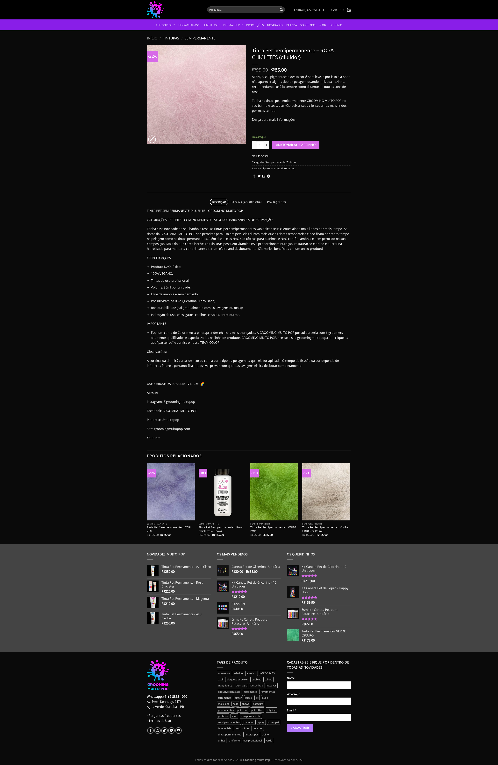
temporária (224, 728)
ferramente (224, 697)
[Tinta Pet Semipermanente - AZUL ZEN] (171, 491)
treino (265, 734)
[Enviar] (281, 9)
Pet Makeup (231, 25)
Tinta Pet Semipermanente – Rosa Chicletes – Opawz (221, 529)
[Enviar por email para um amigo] (263, 176)
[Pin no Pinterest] (268, 176)
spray (261, 722)
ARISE (299, 760)
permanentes (226, 710)
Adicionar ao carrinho (296, 145)
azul (220, 679)
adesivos (251, 673)
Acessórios (164, 25)
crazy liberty (225, 685)
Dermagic (241, 685)
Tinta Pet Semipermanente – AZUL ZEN (169, 529)
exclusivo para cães (229, 691)
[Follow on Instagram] (157, 730)
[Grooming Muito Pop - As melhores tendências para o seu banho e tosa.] (174, 9)
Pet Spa (291, 25)
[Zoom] (152, 139)
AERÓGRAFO (267, 673)
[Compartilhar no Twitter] (259, 176)
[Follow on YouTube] (178, 730)
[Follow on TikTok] (164, 730)
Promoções (255, 25)
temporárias (242, 728)
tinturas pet (288, 168)
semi (234, 716)
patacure (258, 704)
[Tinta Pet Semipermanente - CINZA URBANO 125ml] (326, 491)
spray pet (273, 722)
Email (291, 710)
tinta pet (258, 728)
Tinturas (210, 25)
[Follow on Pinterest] (171, 730)
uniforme (234, 740)
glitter (238, 697)
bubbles (256, 679)
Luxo (265, 697)
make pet (223, 704)
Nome (291, 678)
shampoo (248, 722)
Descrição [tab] (219, 202)
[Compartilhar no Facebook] (254, 176)
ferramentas (268, 691)
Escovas (271, 685)
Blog (322, 25)
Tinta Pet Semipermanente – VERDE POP (273, 529)
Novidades (275, 25)
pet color (242, 710)
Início (152, 38)
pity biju (271, 710)
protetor (223, 716)
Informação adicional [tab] (246, 202)
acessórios (224, 673)
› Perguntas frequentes (164, 715)
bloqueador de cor (237, 679)
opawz (245, 704)
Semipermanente (200, 38)
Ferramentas (188, 25)
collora (268, 679)
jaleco (248, 697)
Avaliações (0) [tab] (276, 202)
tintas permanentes (229, 734)
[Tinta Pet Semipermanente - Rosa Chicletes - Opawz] (223, 491)
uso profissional (252, 740)
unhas (221, 740)
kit (257, 697)
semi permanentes (269, 168)
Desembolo (257, 685)
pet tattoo (257, 710)
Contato (336, 25)
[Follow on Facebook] (150, 730)
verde (269, 740)
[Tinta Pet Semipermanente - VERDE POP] (274, 491)
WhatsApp (293, 694)
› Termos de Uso (159, 721)
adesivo (238, 673)
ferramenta (250, 691)
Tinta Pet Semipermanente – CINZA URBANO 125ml (325, 529)
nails (235, 704)
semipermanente (251, 716)
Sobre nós (308, 25)
